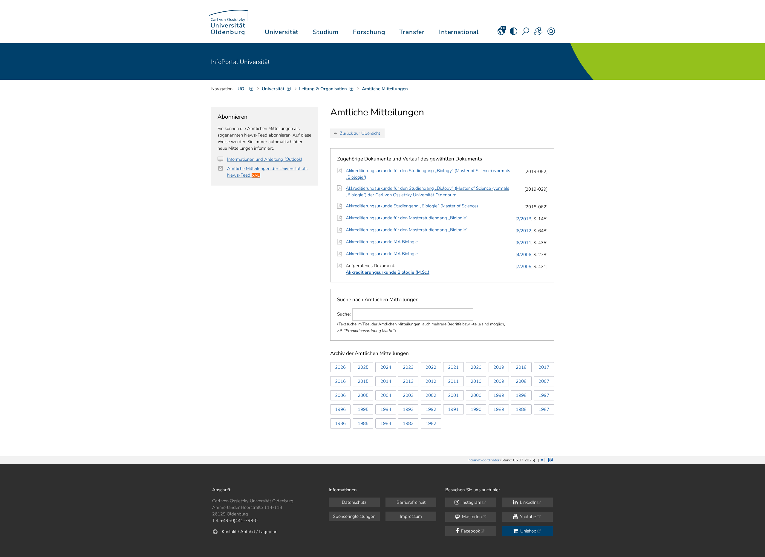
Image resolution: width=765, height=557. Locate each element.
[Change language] (501, 33)
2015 (363, 381)
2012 (431, 381)
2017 (543, 367)
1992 (431, 409)
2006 (340, 395)
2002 (431, 395)
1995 (363, 409)
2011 (453, 381)
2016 (340, 381)
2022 (431, 367)
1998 (521, 395)
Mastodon (471, 517)
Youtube (527, 517)
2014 (385, 381)
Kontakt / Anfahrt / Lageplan (249, 532)
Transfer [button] (412, 32)
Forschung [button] (369, 32)
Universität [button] (282, 32)
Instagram (470, 502)
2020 (476, 367)
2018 (521, 367)
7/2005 (524, 267)
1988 (521, 409)
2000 (476, 395)
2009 (498, 381)
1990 (476, 409)
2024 (385, 367)
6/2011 (524, 243)
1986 (340, 423)
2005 (363, 395)
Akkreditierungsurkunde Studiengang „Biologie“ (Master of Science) (412, 206)
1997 (543, 395)
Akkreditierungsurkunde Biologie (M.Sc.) (387, 272)
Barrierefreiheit (411, 502)
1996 (340, 409)
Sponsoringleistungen (354, 516)
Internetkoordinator (483, 460)
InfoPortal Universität (240, 62)
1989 (498, 409)
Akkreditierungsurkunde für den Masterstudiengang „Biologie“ (407, 218)
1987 (543, 409)
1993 (408, 409)
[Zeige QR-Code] (550, 459)
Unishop (527, 531)
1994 (385, 409)
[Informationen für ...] (538, 33)
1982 (431, 423)
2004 (385, 395)
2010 (476, 381)
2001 (453, 395)
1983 (408, 423)
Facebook (470, 531)
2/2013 (524, 219)
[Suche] (526, 33)
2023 (408, 367)
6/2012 (524, 231)
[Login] (551, 33)
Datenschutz (354, 502)
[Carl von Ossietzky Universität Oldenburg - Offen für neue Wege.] (228, 21)
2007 (543, 381)
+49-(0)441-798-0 (239, 521)
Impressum (411, 516)
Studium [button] (326, 32)
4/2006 (524, 255)
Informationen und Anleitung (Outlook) (264, 159)
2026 (340, 367)
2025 (363, 367)
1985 (363, 423)
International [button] (459, 32)
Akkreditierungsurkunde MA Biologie (382, 242)
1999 (498, 395)
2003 (408, 395)
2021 (453, 367)
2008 (521, 381)
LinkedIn (527, 502)
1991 (453, 409)
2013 (408, 381)
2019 (498, 367)
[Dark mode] (513, 33)
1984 (385, 423)
